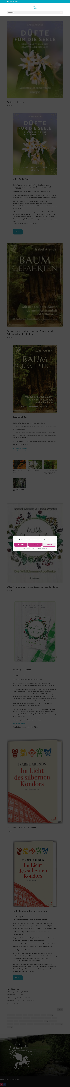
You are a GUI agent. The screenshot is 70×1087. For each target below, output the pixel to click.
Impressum (44, 548)
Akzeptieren (21, 544)
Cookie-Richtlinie (26, 548)
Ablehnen (35, 544)
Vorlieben (49, 544)
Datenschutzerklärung (36, 548)
